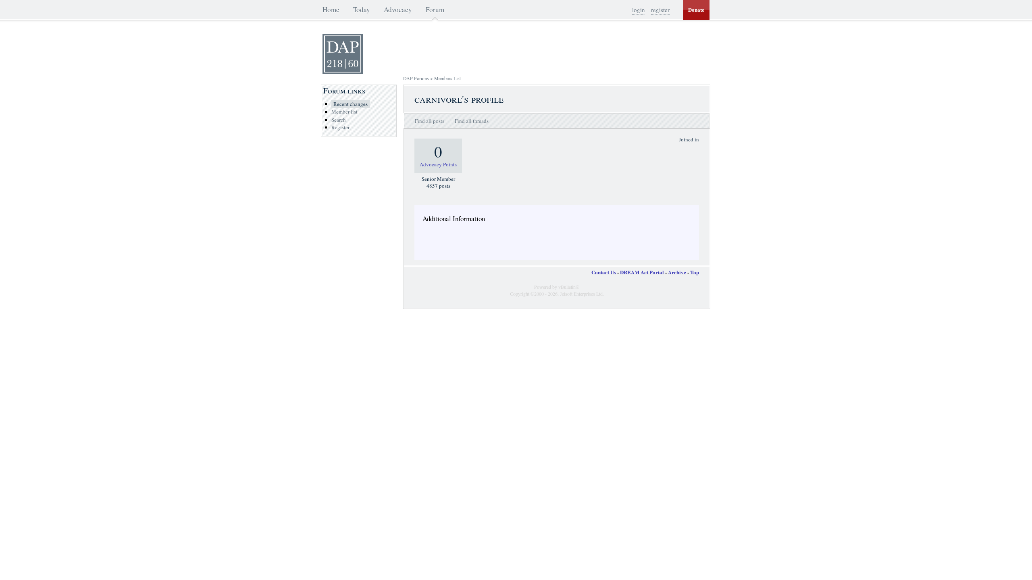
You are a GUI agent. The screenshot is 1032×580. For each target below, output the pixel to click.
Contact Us (603, 272)
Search (338, 119)
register (660, 10)
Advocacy (398, 9)
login (638, 10)
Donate (696, 10)
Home (330, 9)
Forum (435, 9)
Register (340, 127)
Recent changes (350, 104)
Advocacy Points (438, 164)
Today (361, 9)
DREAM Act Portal (642, 272)
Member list (344, 111)
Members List (447, 78)
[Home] (342, 72)
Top (694, 272)
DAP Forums (416, 78)
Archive (677, 272)
